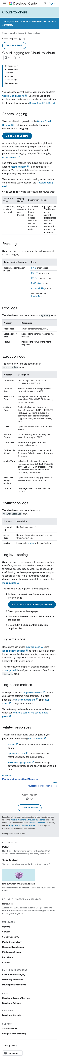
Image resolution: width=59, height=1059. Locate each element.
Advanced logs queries (19, 762)
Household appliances (13, 947)
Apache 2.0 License (36, 823)
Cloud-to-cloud (14, 12)
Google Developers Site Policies (22, 825)
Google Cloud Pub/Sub (40, 103)
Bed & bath (7, 957)
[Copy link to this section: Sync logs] (20, 308)
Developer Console (11, 1015)
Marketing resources (12, 979)
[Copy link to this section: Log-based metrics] (35, 685)
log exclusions (32, 647)
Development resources (14, 984)
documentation (35, 738)
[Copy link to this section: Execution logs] (28, 356)
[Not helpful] (24, 39)
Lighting (6, 926)
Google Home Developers (13, 33)
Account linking (38, 288)
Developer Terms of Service (16, 998)
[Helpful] (20, 39)
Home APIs (7, 903)
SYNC (33, 268)
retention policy (18, 166)
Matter (5, 847)
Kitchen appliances (11, 952)
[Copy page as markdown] (14, 57)
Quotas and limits (16, 753)
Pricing (11, 744)
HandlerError (37, 296)
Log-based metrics (32, 692)
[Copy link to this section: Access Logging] (30, 114)
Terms (5, 1046)
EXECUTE (35, 278)
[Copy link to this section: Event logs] (21, 244)
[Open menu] (4, 3)
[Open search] (45, 3)
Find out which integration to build (18, 883)
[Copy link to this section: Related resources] (34, 727)
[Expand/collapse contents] (18, 66)
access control (9, 157)
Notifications (37, 283)
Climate (6, 931)
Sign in (52, 3)
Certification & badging (13, 974)
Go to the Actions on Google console (32, 604)
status (31, 543)
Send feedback (14, 45)
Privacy (14, 1046)
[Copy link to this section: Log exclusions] (28, 639)
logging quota (9, 583)
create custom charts (24, 699)
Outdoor (6, 962)
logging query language (13, 650)
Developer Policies (11, 1003)
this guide (10, 670)
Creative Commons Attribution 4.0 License (27, 820)
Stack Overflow (9, 1028)
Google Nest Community (14, 1033)
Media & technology (11, 942)
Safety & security (10, 937)
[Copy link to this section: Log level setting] (30, 555)
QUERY (34, 273)
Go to (17, 136)
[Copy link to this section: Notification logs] (31, 503)
